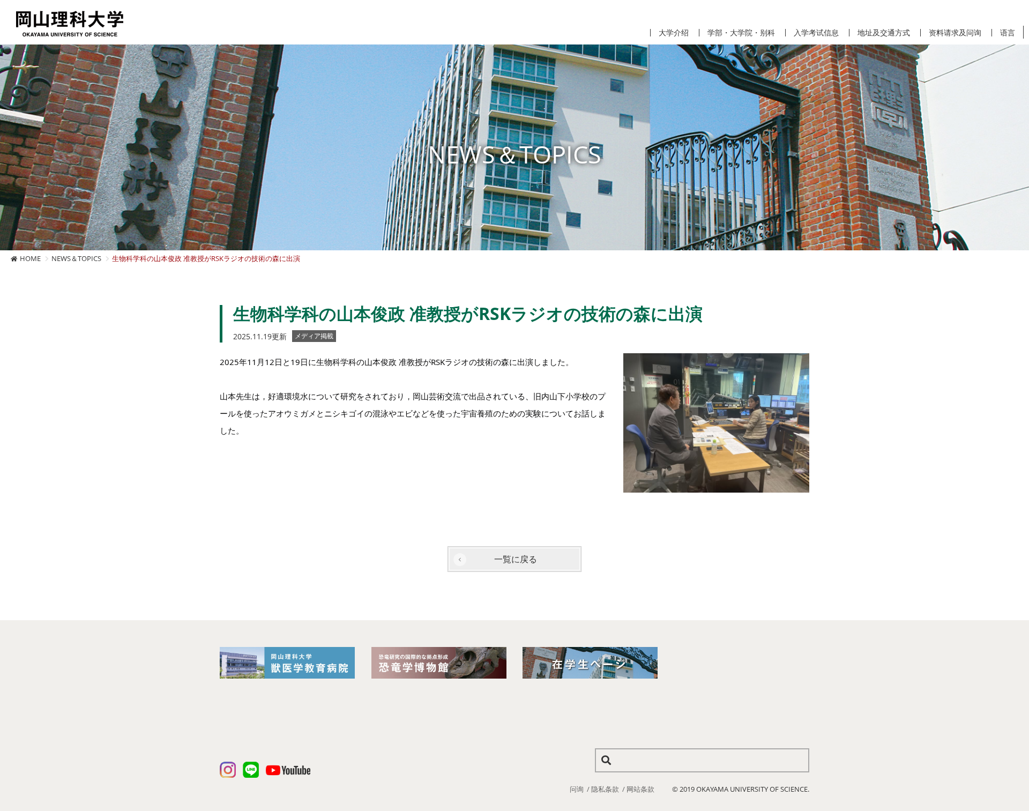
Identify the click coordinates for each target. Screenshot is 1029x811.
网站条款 (640, 789)
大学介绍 (674, 32)
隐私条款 (605, 789)
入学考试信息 (816, 32)
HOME (30, 258)
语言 (1007, 32)
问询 (577, 789)
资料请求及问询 (955, 32)
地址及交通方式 (883, 32)
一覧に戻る (515, 559)
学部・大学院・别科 (741, 32)
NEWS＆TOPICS (76, 258)
